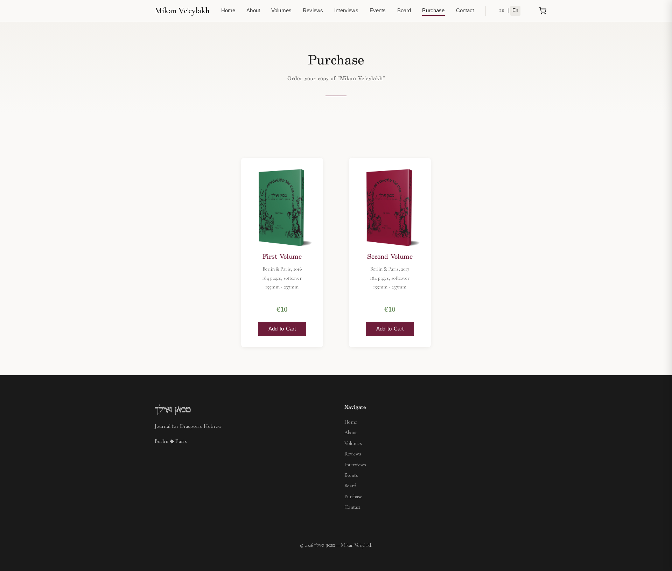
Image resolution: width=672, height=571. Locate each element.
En (515, 10)
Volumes (281, 11)
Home (228, 11)
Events (378, 11)
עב (501, 10)
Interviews (346, 11)
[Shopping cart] (542, 11)
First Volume (282, 256)
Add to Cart (282, 329)
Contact (465, 11)
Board (404, 11)
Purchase (433, 11)
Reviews (313, 11)
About (253, 11)
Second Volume (390, 256)
